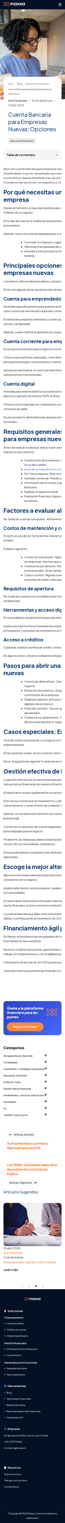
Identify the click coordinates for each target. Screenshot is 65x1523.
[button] (22, 1285)
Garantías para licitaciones (20, 1362)
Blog (19, 83)
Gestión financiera (15, 1343)
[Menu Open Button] (60, 4)
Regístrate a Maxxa (25, 1026)
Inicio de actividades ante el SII (43, 469)
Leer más (10, 1269)
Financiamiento (13, 1317)
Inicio (11, 83)
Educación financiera (37, 83)
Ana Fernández (17, 101)
